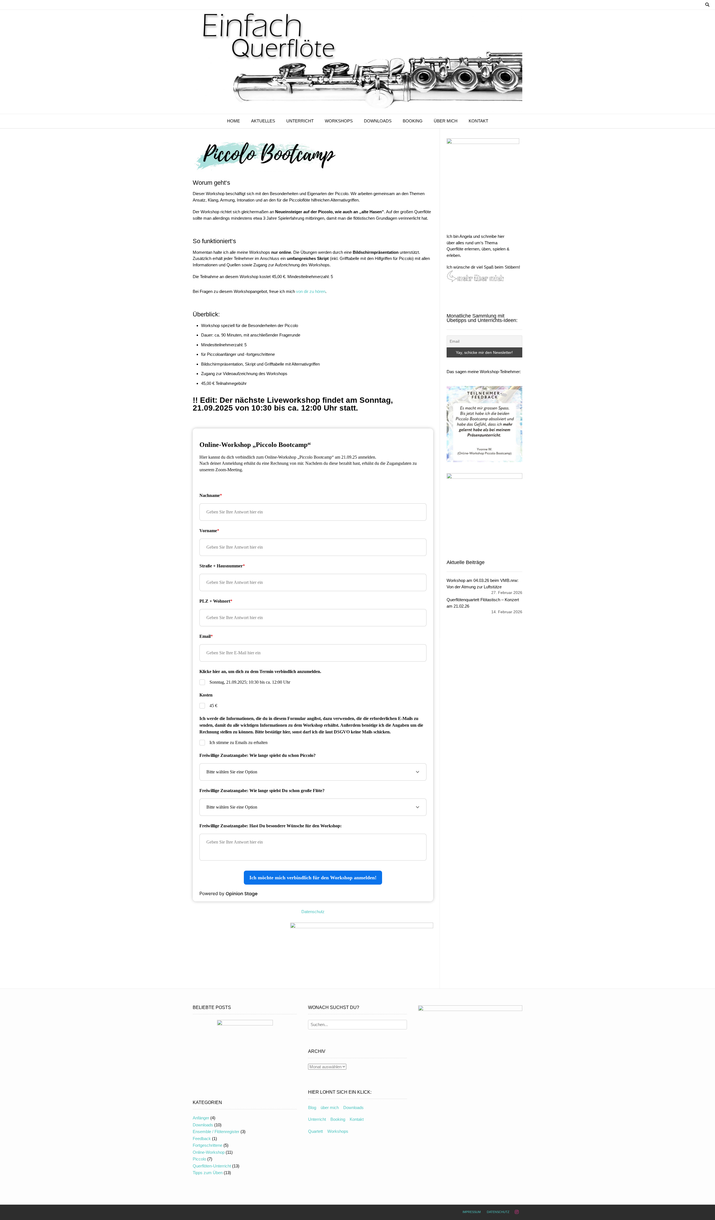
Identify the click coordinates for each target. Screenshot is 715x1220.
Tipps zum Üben (208, 1172)
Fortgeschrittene (207, 1145)
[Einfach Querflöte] (357, 61)
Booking (413, 121)
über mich (445, 121)
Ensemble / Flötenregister (216, 1131)
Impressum (472, 1212)
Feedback (202, 1138)
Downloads (378, 121)
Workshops (339, 121)
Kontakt (478, 121)
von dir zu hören (310, 291)
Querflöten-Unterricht (212, 1166)
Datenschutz (313, 911)
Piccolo (199, 1159)
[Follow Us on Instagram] (516, 1212)
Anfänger (201, 1117)
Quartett (315, 1131)
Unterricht (300, 121)
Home (233, 121)
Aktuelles (263, 121)
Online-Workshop (209, 1152)
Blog (312, 1107)
